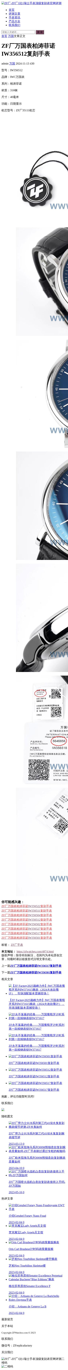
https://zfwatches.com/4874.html (35, 951)
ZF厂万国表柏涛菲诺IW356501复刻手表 (35, 972)
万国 (11, 36)
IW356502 (26, 924)
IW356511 (26, 910)
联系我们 (14, 25)
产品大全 (14, 21)
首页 (12, 9)
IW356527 (26, 928)
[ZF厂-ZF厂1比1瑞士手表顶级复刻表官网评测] (31, 3)
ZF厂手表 (17, 944)
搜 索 (40, 32)
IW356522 (26, 906)
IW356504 (26, 915)
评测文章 (14, 13)
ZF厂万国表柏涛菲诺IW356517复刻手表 (35, 965)
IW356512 (26, 919)
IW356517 (26, 933)
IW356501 (26, 937)
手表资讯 (14, 17)
